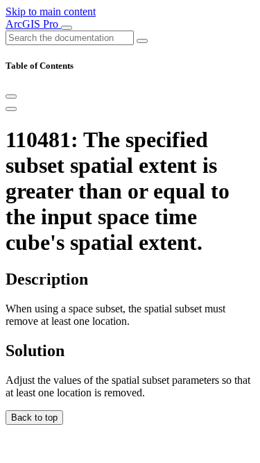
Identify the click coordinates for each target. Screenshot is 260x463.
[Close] (11, 96)
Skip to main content (51, 11)
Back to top (34, 417)
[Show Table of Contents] (11, 109)
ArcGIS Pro (33, 24)
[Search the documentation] (142, 41)
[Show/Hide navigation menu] (66, 28)
